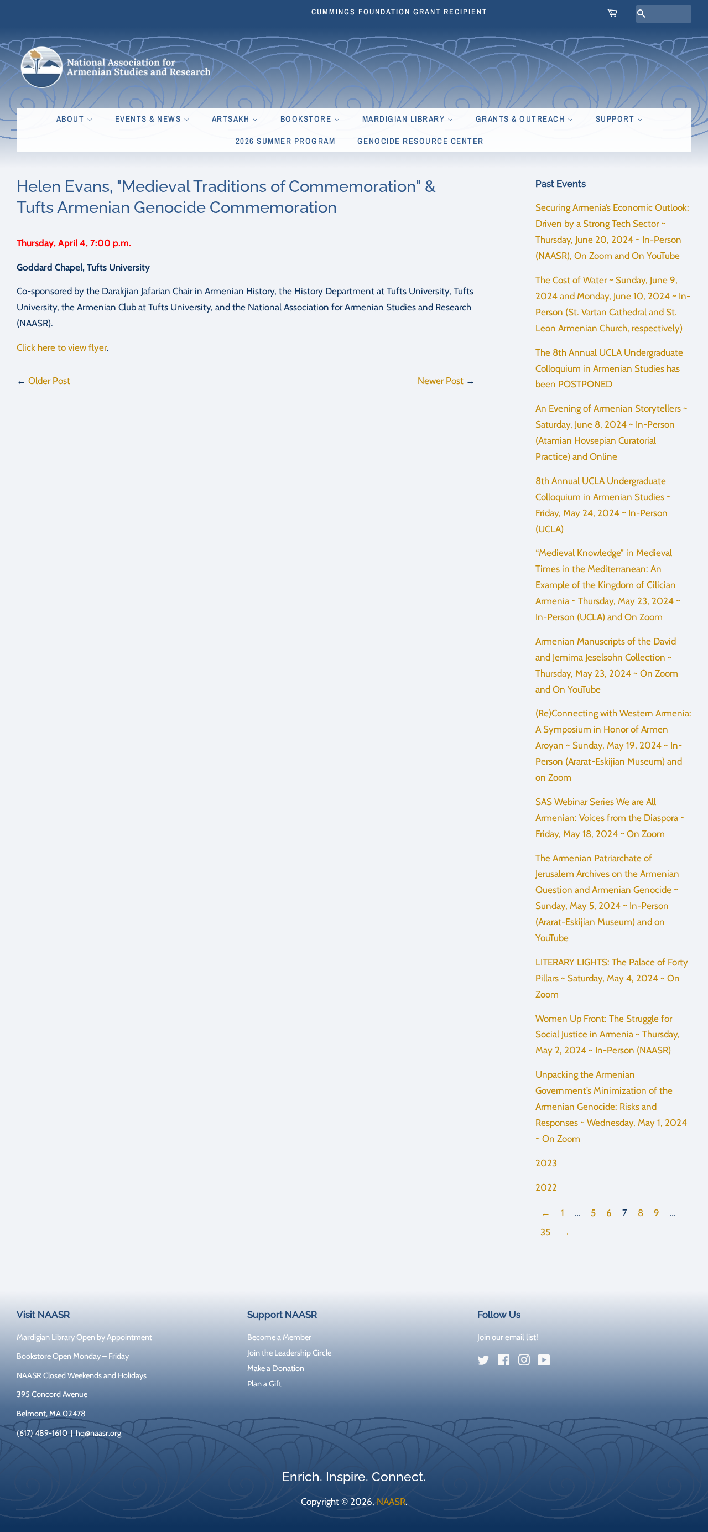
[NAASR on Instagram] (524, 1362)
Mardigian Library (404, 118)
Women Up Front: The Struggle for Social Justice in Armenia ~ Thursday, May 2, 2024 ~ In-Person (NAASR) (607, 1034)
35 (545, 1232)
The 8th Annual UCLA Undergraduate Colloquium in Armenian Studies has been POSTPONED (609, 368)
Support (616, 118)
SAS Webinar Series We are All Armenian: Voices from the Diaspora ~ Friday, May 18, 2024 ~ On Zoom (610, 817)
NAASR (391, 1501)
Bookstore (307, 118)
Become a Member (279, 1337)
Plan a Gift (264, 1384)
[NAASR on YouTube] (544, 1362)
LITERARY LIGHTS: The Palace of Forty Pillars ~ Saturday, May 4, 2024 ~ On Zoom (611, 978)
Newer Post (441, 380)
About (71, 118)
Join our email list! (507, 1337)
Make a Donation (275, 1368)
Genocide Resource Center (420, 141)
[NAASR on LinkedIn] (564, 1362)
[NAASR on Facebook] (503, 1362)
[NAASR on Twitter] (483, 1362)
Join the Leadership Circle (289, 1353)
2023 (546, 1163)
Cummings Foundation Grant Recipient (399, 12)
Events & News (149, 118)
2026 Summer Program (286, 141)
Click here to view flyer (62, 347)
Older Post (49, 380)
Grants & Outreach (522, 118)
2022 (546, 1187)
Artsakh (232, 118)
